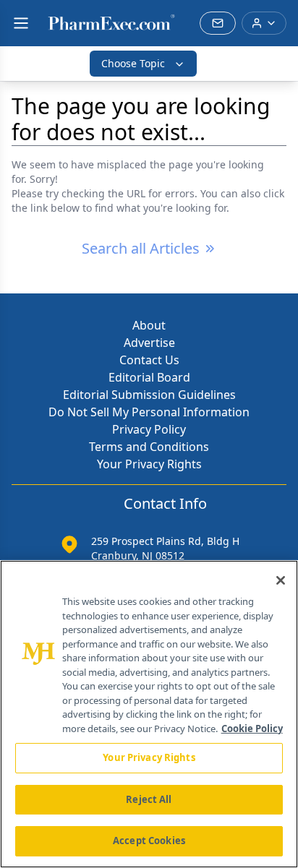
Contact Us (149, 360)
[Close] (281, 580)
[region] (149, 714)
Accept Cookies (149, 840)
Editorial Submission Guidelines (149, 395)
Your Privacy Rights (149, 464)
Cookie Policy (252, 728)
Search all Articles (141, 248)
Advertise (149, 343)
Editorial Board (149, 377)
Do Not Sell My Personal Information (149, 412)
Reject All (148, 799)
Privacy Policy (149, 429)
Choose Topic (133, 63)
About (149, 325)
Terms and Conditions (149, 447)
